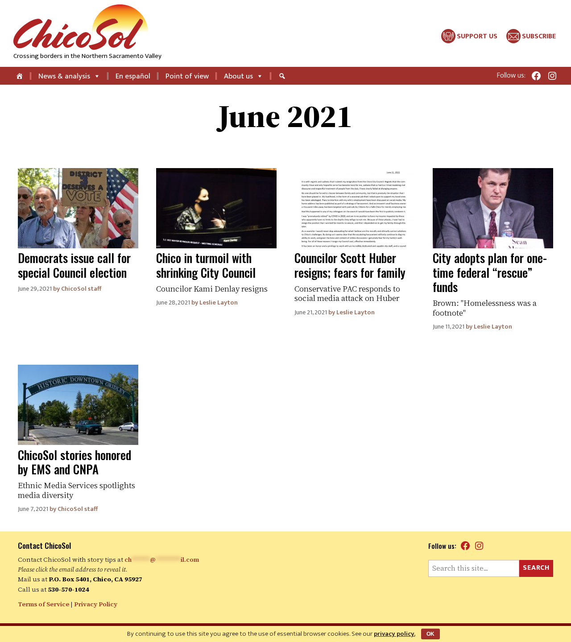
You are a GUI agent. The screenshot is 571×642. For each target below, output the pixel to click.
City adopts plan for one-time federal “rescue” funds (490, 272)
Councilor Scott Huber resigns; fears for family (349, 265)
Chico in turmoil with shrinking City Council (206, 265)
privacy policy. (394, 633)
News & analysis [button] (64, 76)
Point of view (187, 76)
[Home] (20, 76)
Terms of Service (43, 604)
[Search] (283, 76)
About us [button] (238, 76)
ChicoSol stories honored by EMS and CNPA (74, 462)
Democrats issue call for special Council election (74, 265)
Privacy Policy (95, 604)
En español (133, 76)
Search (536, 568)
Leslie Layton (218, 302)
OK (430, 634)
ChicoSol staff (81, 289)
